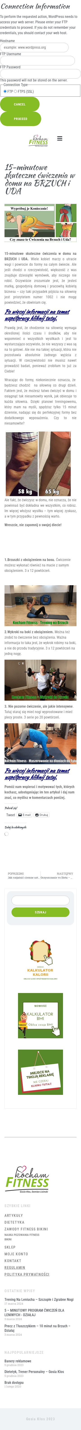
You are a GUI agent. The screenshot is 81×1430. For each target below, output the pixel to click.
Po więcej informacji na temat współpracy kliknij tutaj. (36, 315)
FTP (10, 91)
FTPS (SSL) (25, 91)
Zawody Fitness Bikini (26, 1229)
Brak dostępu (14, 1382)
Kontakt (12, 1261)
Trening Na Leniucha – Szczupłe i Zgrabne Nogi (39, 1299)
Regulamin (14, 1267)
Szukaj (40, 912)
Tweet (10, 814)
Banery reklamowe (17, 1361)
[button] (59, 138)
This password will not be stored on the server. (34, 73)
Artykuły (13, 1215)
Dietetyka (14, 1222)
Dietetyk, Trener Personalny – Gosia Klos (34, 1372)
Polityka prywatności (27, 1274)
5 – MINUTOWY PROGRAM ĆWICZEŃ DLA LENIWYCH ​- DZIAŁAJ (34, 1312)
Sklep (10, 1247)
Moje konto (16, 1254)
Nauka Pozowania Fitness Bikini (21, 1237)
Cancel (20, 104)
